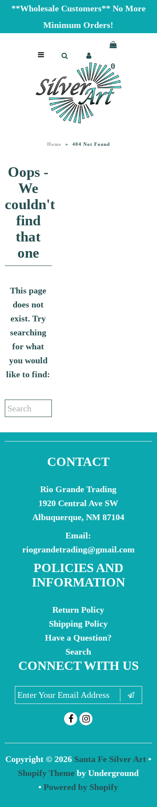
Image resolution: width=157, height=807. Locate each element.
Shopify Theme (46, 773)
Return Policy (78, 609)
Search (78, 651)
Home (54, 144)
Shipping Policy (78, 623)
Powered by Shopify (81, 787)
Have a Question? (78, 637)
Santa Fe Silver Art (110, 759)
